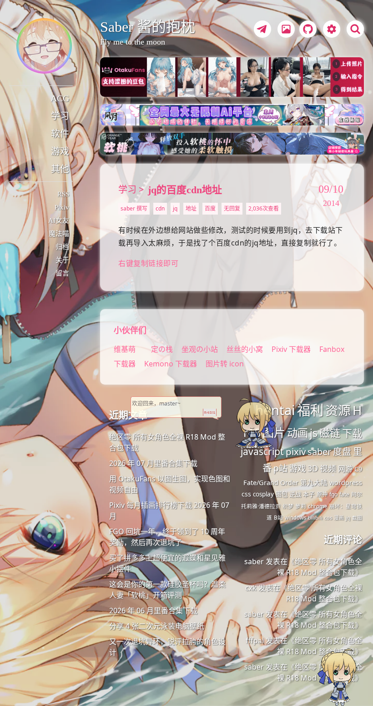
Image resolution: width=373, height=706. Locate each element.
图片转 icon (225, 364)
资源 (338, 410)
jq (175, 208)
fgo (333, 494)
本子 (309, 494)
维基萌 (125, 349)
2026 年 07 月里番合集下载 (153, 463)
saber (319, 451)
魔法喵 (59, 233)
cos (328, 517)
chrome (318, 506)
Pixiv (62, 207)
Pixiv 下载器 (291, 349)
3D (312, 468)
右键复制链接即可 (148, 263)
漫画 (339, 517)
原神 (322, 494)
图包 (281, 494)
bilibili (315, 517)
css (246, 494)
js (314, 433)
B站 (278, 517)
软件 (60, 134)
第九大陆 (314, 482)
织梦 (287, 506)
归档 (62, 246)
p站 (280, 468)
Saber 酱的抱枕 (147, 27)
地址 (191, 208)
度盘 (342, 452)
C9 (358, 468)
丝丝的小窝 (246, 349)
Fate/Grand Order (270, 482)
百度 (210, 208)
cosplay (263, 494)
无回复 (232, 208)
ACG (59, 98)
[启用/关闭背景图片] (286, 29)
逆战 (295, 494)
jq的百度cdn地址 (185, 189)
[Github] (306, 30)
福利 (310, 410)
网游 (345, 469)
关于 (62, 260)
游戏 (60, 151)
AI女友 (58, 220)
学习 (60, 116)
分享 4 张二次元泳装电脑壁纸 (156, 626)
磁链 (329, 433)
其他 (60, 169)
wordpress (345, 482)
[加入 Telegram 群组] (261, 30)
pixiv (296, 451)
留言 (62, 273)
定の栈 (162, 349)
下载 (352, 433)
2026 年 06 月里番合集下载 (153, 611)
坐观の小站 (200, 349)
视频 (328, 468)
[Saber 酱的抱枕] (44, 46)
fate (344, 494)
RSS (63, 194)
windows (295, 517)
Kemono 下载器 (170, 364)
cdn (160, 208)
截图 (357, 518)
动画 (297, 433)
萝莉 (300, 506)
